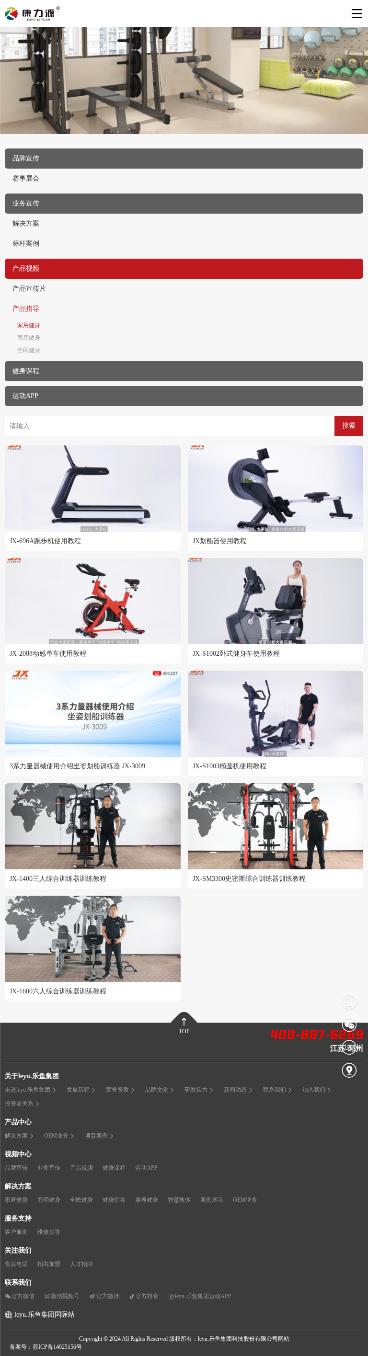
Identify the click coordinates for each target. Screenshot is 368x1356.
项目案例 (96, 1135)
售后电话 (16, 1264)
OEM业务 (56, 1135)
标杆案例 (25, 243)
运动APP (146, 1167)
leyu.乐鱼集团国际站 (44, 1314)
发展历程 (78, 1089)
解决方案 (25, 223)
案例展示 (211, 1199)
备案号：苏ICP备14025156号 (46, 1347)
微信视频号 (65, 1296)
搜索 (349, 425)
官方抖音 (147, 1296)
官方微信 (23, 1296)
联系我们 (274, 1089)
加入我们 (313, 1089)
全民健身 (28, 350)
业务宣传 (48, 1167)
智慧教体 (179, 1199)
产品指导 (25, 308)
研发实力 (195, 1089)
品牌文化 (156, 1089)
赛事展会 (25, 178)
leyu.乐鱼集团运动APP (203, 1296)
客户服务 (16, 1232)
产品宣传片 (29, 288)
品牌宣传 (16, 1167)
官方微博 (107, 1296)
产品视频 (81, 1167)
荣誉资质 (117, 1089)
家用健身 (28, 325)
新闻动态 (235, 1089)
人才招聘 (81, 1264)
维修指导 (48, 1232)
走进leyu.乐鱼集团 (27, 1089)
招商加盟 (48, 1264)
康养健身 (146, 1199)
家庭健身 (16, 1199)
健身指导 (114, 1199)
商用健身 (28, 337)
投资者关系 (19, 1103)
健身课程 (114, 1167)
